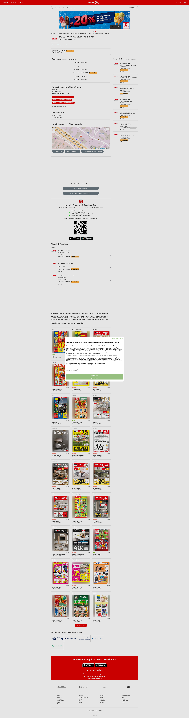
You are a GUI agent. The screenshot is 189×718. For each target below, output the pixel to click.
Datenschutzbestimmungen (116, 338)
